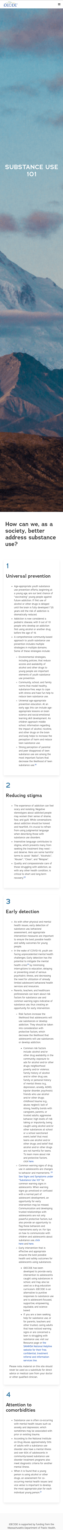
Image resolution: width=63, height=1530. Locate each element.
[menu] (59, 4)
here (31, 1161)
